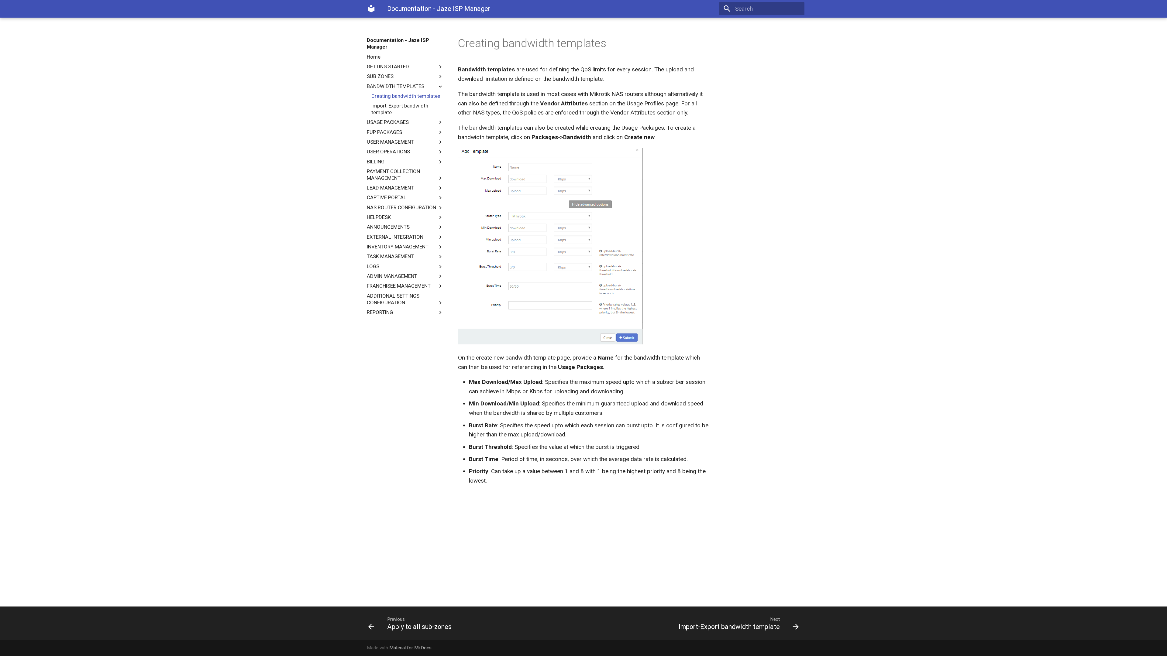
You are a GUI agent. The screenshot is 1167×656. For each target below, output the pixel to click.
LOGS (373, 266)
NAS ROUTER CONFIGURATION (401, 207)
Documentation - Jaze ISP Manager (398, 43)
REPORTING (380, 312)
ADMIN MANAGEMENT (392, 276)
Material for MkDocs (410, 648)
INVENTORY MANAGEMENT (398, 247)
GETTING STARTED (388, 66)
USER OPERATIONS (388, 152)
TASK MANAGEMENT (390, 256)
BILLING (375, 162)
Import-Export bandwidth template (399, 109)
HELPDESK (379, 217)
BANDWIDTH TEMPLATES (395, 86)
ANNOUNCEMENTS (388, 227)
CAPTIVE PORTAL (386, 197)
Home (373, 57)
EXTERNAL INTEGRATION (395, 237)
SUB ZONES (380, 76)
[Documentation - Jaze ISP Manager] (371, 9)
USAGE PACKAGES (388, 122)
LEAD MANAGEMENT (390, 188)
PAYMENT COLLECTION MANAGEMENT (393, 174)
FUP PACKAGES (384, 132)
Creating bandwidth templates (405, 96)
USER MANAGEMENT (390, 142)
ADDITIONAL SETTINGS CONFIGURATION (393, 299)
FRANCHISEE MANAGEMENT (399, 286)
